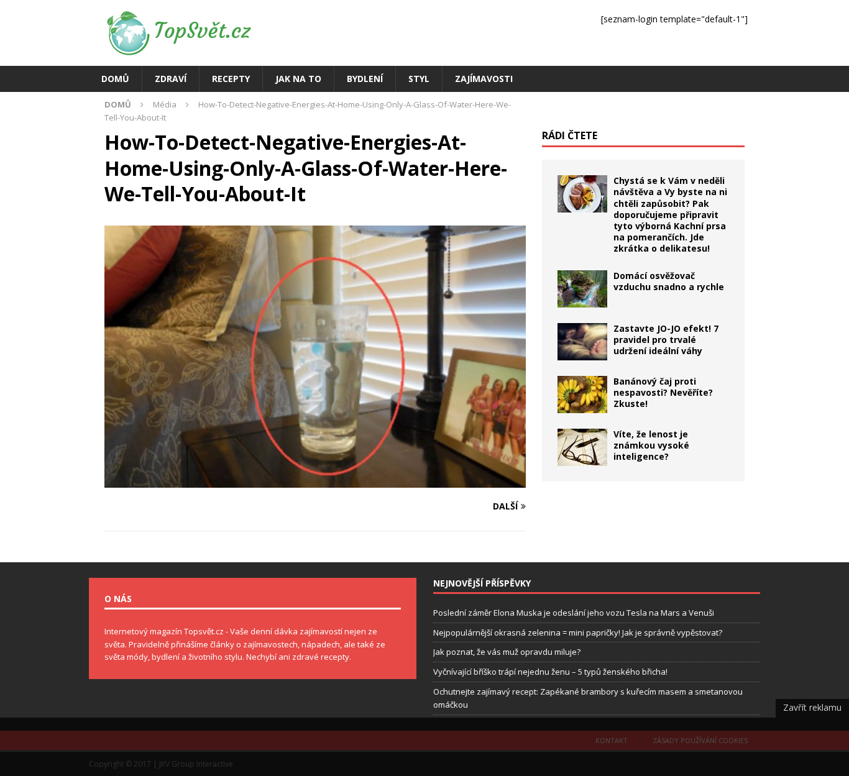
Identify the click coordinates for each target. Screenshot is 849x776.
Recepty (231, 78)
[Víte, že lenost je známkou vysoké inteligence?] (582, 447)
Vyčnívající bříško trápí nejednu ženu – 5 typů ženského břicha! (550, 671)
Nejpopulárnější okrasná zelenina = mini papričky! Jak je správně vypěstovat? (577, 632)
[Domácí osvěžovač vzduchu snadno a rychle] (582, 289)
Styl (418, 78)
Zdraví (170, 78)
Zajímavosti (484, 78)
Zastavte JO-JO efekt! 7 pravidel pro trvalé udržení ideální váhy (665, 339)
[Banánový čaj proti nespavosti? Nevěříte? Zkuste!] (582, 394)
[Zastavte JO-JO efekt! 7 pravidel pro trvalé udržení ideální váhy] (582, 341)
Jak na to (298, 78)
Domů (115, 78)
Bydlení (365, 78)
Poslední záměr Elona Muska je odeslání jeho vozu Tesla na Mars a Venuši (573, 612)
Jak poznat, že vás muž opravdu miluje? (507, 651)
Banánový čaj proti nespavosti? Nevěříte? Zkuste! (663, 392)
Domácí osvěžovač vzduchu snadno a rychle (668, 281)
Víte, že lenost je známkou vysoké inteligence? (651, 445)
